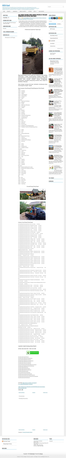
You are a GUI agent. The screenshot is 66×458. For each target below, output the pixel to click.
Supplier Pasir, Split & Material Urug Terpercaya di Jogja (58, 125)
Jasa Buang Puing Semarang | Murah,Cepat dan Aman (57, 102)
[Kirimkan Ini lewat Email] (18, 389)
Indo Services (53, 53)
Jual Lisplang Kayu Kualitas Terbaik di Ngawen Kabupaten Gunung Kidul (58, 114)
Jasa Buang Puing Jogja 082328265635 (58, 135)
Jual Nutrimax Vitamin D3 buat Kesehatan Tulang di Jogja (58, 167)
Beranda (4, 28)
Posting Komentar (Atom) (27, 432)
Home (4, 11)
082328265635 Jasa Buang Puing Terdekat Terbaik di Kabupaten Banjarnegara (58, 91)
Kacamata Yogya (6, 441)
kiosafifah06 (52, 40)
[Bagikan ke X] (21, 389)
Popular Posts (52, 23)
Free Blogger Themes (37, 456)
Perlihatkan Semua (60, 48)
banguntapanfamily (54, 38)
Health (35, 11)
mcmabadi (52, 43)
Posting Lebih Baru (21, 392)
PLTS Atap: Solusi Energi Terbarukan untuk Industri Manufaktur (54, 63)
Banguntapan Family (54, 60)
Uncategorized (41, 11)
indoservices (52, 46)
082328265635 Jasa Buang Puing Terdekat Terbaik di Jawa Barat (58, 156)
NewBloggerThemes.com (45, 456)
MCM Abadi (6, 5)
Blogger (13, 37)
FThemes (22, 456)
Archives (59, 23)
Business (9, 11)
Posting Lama (45, 392)
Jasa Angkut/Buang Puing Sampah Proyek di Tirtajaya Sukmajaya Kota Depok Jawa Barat (32, 15)
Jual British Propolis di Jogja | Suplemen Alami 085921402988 (58, 69)
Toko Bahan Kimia (53, 35)
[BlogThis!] (20, 389)
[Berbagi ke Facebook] (22, 389)
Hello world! (52, 54)
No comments (30, 19)
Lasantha (31, 456)
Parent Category (23, 11)
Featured (30, 11)
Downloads (15, 11)
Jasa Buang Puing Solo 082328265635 (58, 146)
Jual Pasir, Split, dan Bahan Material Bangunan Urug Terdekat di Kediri (58, 80)
